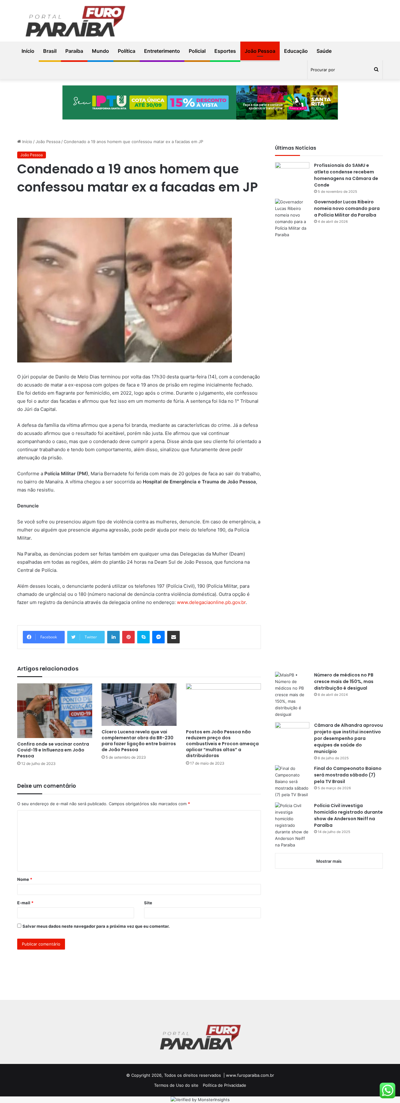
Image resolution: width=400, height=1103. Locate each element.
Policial (197, 51)
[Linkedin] (113, 637)
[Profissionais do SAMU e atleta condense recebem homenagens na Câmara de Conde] (292, 174)
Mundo (100, 51)
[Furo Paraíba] (75, 22)
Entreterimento (162, 51)
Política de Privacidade (224, 1085)
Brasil (50, 51)
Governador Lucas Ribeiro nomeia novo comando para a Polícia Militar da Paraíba (347, 208)
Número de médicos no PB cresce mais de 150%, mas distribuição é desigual (343, 681)
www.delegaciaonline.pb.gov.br (211, 602)
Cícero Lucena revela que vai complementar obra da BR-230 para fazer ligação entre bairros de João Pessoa (139, 741)
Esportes (225, 51)
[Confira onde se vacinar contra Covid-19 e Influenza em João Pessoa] (54, 710)
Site (148, 902)
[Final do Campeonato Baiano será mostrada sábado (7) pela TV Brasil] (292, 781)
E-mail (25, 902)
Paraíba (74, 51)
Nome (24, 879)
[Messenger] (158, 637)
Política (126, 51)
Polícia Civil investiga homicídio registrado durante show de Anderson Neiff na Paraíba (348, 815)
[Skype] (143, 637)
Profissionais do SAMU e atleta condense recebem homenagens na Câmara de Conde (346, 175)
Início (28, 51)
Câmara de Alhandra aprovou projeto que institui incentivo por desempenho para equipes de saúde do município (348, 738)
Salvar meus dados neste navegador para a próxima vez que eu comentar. (96, 926)
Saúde (324, 51)
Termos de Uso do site (176, 1085)
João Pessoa (260, 51)
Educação (296, 51)
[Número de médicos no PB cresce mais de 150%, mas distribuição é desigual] (292, 695)
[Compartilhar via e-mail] (173, 637)
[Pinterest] (128, 637)
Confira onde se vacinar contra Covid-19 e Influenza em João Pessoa (53, 750)
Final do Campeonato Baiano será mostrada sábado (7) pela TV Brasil (348, 775)
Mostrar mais (329, 861)
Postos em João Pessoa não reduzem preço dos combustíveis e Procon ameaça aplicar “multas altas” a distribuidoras (222, 744)
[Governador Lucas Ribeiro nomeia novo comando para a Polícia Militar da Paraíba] (292, 433)
